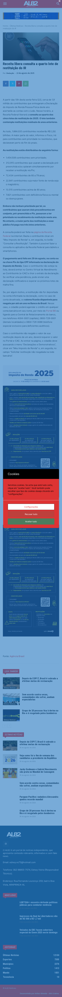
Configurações (31, 507)
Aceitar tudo (31, 521)
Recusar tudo (31, 514)
